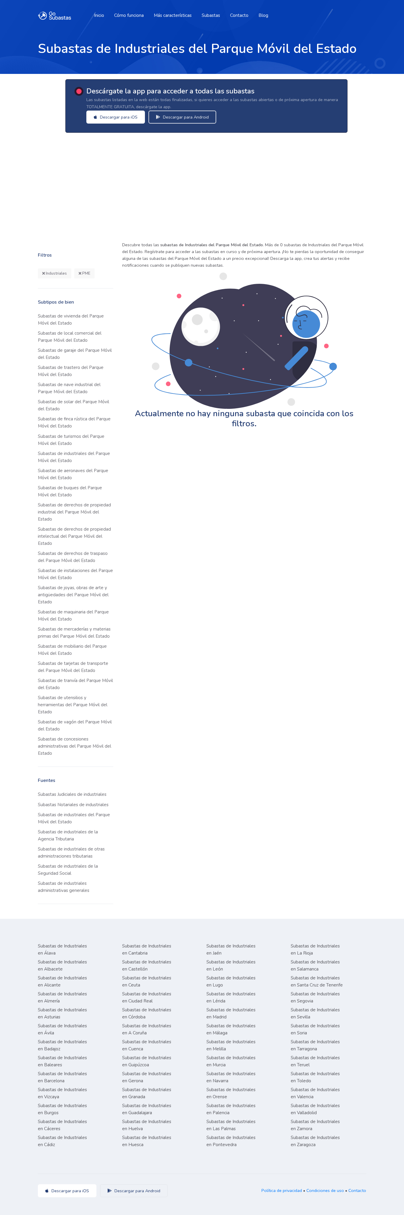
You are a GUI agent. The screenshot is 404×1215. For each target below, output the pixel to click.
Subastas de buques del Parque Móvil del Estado (70, 491)
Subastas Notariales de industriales (73, 805)
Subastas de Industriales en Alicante (62, 981)
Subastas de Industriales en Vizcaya (62, 1093)
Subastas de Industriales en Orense (231, 1093)
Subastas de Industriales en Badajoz (62, 1045)
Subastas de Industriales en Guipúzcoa (146, 1061)
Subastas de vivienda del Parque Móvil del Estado (71, 319)
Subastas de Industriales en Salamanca (315, 965)
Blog (263, 15)
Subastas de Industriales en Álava (62, 949)
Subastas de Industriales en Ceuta (146, 981)
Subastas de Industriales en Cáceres (62, 1125)
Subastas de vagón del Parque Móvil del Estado (75, 725)
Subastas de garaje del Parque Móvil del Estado (75, 353)
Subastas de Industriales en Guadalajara (146, 1109)
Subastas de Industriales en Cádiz (62, 1141)
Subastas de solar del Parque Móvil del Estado (73, 405)
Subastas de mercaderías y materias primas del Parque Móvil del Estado (74, 632)
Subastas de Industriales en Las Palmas (231, 1125)
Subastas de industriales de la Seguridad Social (68, 869)
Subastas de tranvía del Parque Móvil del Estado (75, 684)
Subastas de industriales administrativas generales (63, 886)
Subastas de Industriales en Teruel (315, 1061)
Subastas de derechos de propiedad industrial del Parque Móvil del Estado (74, 512)
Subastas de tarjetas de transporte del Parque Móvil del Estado (73, 666)
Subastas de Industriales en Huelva (146, 1125)
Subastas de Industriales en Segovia (315, 997)
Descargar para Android (185, 117)
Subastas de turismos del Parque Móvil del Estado (71, 439)
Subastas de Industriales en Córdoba (146, 1013)
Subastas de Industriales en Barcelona (62, 1077)
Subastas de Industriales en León (231, 965)
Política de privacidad (281, 1190)
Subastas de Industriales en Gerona (146, 1077)
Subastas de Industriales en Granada (146, 1093)
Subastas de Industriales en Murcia (231, 1061)
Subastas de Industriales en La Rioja (315, 949)
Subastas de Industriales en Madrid (231, 1013)
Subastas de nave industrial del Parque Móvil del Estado (69, 388)
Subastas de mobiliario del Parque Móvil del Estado (72, 649)
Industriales (56, 273)
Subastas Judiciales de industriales (72, 794)
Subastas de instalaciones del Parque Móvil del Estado (75, 574)
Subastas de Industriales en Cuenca (146, 1045)
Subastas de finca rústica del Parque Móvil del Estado (74, 422)
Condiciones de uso (325, 1190)
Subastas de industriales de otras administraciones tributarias (71, 852)
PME (85, 273)
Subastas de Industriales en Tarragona (315, 1045)
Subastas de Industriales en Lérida (231, 997)
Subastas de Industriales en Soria (315, 1029)
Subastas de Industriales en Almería (62, 997)
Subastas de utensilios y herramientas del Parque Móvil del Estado (72, 705)
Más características (173, 15)
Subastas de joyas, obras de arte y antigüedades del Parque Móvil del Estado (73, 595)
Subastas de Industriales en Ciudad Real (146, 997)
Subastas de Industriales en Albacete (62, 965)
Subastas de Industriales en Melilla (231, 1045)
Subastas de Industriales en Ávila (62, 1029)
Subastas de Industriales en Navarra (231, 1077)
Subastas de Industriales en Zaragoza (315, 1141)
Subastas (211, 15)
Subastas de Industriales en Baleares (62, 1061)
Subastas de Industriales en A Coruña (146, 1029)
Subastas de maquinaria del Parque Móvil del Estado (73, 615)
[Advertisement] (202, 185)
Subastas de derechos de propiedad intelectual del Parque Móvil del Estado (74, 536)
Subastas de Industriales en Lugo (231, 981)
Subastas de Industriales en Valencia (315, 1093)
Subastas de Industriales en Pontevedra (231, 1141)
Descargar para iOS (118, 117)
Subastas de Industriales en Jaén (231, 949)
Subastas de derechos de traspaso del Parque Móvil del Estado (73, 556)
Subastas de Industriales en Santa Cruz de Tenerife (317, 981)
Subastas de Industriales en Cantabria (146, 949)
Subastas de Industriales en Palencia (231, 1109)
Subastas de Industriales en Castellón (146, 965)
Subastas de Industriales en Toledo (315, 1077)
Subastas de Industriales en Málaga (231, 1029)
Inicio (99, 15)
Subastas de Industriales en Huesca (146, 1141)
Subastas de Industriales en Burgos (62, 1109)
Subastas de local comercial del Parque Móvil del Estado (69, 336)
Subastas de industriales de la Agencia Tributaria (68, 835)
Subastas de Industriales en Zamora (315, 1125)
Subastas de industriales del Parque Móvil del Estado (74, 457)
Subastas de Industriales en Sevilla (315, 1013)
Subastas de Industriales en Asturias (62, 1013)
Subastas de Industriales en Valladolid (315, 1109)
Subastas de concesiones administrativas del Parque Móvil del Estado (74, 746)
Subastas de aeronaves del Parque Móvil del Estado (73, 474)
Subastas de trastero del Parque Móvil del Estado (71, 371)
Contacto (239, 15)
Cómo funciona (129, 15)
